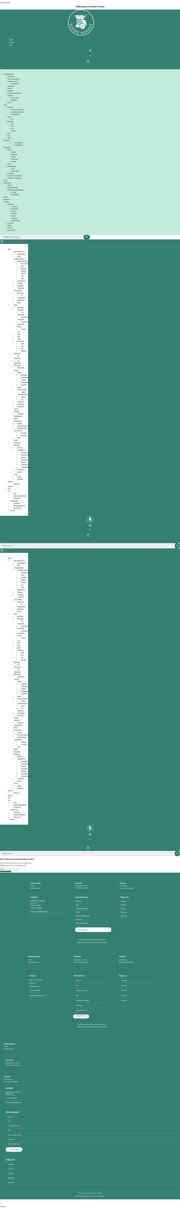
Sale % (6, 180)
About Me (16, 484)
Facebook (123, 905)
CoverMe (24, 433)
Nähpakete (14, 100)
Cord (9, 133)
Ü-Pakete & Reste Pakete (14, 93)
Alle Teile (20, 447)
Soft (12, 126)
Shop (9, 249)
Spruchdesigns (15, 83)
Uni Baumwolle (15, 114)
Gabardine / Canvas (13, 81)
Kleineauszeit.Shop (5, 2)
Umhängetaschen (15, 220)
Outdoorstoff (11, 86)
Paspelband (14, 154)
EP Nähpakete (18, 142)
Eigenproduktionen (9, 74)
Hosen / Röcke (11, 230)
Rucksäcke (14, 213)
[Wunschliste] (90, 56)
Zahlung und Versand (15, 509)
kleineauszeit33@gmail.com (39, 911)
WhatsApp (123, 912)
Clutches (13, 211)
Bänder (9, 149)
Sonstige (13, 131)
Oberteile (10, 227)
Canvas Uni (22, 330)
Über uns (78, 901)
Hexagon (23, 268)
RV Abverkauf (15, 171)
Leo (22, 276)
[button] (90, 241)
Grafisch (23, 271)
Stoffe (5, 105)
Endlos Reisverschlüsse (22, 393)
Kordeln (13, 156)
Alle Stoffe (20, 307)
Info (9, 491)
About (11, 39)
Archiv (9, 102)
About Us (10, 481)
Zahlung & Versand (81, 908)
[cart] (88, 61)
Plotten (6, 197)
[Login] (90, 51)
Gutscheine (7, 199)
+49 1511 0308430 (36, 908)
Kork (9, 135)
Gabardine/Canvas (22, 261)
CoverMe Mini (22, 437)
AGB (15, 493)
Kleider (9, 225)
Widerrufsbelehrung (19, 505)
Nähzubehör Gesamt (19, 369)
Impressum (17, 503)
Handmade (6, 201)
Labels (9, 164)
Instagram (123, 901)
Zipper (13, 168)
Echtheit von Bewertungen (15, 499)
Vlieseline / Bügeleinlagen (14, 178)
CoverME (13, 192)
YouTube (123, 908)
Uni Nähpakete (19, 145)
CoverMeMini (15, 194)
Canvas (9, 116)
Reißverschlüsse (12, 166)
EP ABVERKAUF (22, 296)
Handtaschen (11, 204)
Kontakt (11, 42)
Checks (23, 273)
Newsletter (123, 916)
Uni (12, 119)
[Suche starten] (87, 237)
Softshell (10, 88)
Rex (12, 128)
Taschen (10, 185)
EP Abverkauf (15, 97)
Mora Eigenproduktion (14, 79)
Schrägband (14, 159)
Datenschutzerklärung (20, 496)
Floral (22, 266)
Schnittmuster (7, 182)
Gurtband (13, 161)
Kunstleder (10, 90)
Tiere (22, 278)
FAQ (10, 45)
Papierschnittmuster (13, 187)
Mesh (9, 138)
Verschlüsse (11, 173)
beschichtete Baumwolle (17, 112)
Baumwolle (11, 107)
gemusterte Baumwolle (17, 109)
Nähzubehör (7, 147)
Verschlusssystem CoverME (15, 175)
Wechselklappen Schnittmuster (16, 189)
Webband (13, 152)
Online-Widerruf (83, 930)
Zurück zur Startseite (5, 871)
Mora (12, 123)
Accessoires (14, 206)
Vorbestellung (11, 76)
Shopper (13, 215)
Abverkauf (10, 95)
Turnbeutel (14, 218)
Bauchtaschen (14, 208)
